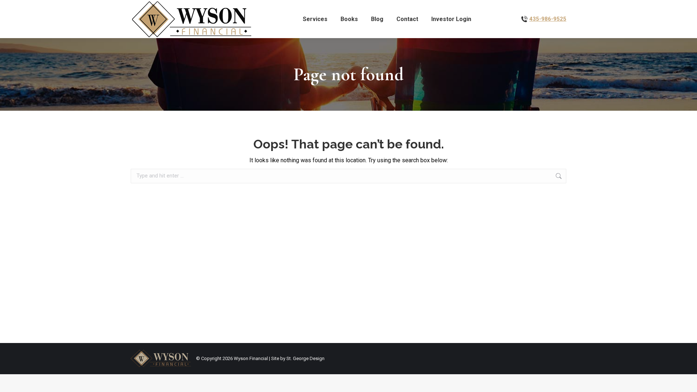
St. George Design (305, 358)
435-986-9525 (547, 19)
